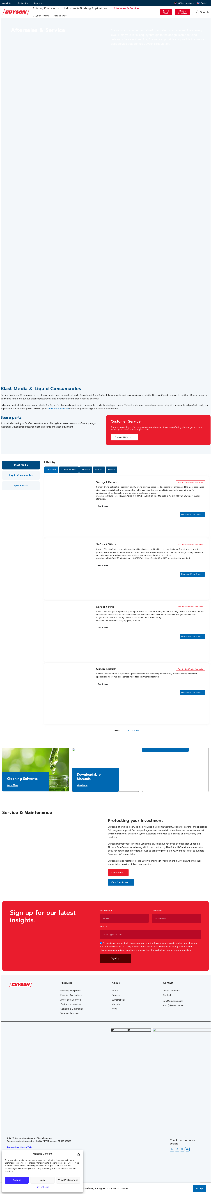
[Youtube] (187, 1149)
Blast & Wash (166, 12)
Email (102, 926)
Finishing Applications (71, 995)
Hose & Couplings (182, 12)
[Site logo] (16, 11)
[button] (78, 1153)
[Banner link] (35, 769)
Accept (17, 1179)
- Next (135, 730)
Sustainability (118, 999)
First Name (105, 910)
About (115, 990)
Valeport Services (69, 1013)
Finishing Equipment (70, 990)
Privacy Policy (42, 1187)
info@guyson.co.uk (173, 1001)
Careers (116, 995)
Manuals (116, 1004)
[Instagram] (182, 1149)
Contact (167, 995)
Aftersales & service (70, 999)
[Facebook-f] (177, 1149)
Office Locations (171, 990)
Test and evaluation (70, 1004)
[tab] (21, 465)
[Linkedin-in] (172, 1149)
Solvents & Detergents (71, 1008)
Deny (42, 1179)
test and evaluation (59, 408)
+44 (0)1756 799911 (173, 1005)
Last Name (157, 910)
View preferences (68, 1179)
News (114, 1008)
